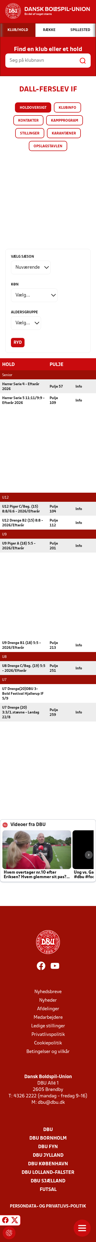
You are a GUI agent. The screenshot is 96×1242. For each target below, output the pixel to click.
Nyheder (48, 1000)
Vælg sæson (22, 257)
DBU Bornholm (48, 1138)
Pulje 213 (54, 645)
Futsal (48, 1189)
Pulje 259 (54, 712)
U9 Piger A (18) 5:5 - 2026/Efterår (18, 546)
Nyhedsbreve (48, 992)
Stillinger (29, 133)
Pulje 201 (54, 546)
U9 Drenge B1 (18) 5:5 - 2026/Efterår (21, 645)
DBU (48, 1130)
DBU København (48, 1164)
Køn (15, 284)
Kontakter (28, 120)
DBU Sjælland (48, 1181)
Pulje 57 (56, 386)
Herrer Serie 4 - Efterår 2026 (20, 387)
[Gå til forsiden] (45, 11)
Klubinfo (67, 108)
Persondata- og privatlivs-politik (48, 1206)
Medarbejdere (48, 1017)
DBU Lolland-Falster (48, 1172)
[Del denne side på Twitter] (14, 1221)
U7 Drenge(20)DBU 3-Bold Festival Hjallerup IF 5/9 (23, 693)
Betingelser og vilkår (48, 1052)
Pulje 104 (54, 509)
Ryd (18, 343)
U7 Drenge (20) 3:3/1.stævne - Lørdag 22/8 (20, 712)
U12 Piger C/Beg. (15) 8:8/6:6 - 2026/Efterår (21, 509)
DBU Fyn (48, 1147)
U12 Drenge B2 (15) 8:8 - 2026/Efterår (22, 523)
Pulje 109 (54, 400)
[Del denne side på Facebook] (5, 1221)
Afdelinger (48, 1009)
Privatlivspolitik (48, 1034)
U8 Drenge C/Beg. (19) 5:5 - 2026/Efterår (23, 668)
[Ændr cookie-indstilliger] (9, 1232)
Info (78, 386)
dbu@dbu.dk (51, 1102)
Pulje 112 (54, 523)
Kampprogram (64, 120)
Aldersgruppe (24, 312)
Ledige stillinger (48, 1026)
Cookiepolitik (48, 1043)
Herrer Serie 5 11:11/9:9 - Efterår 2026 (23, 400)
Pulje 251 (54, 668)
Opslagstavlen (48, 146)
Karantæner (64, 133)
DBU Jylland (48, 1155)
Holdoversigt (33, 108)
